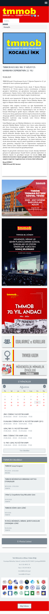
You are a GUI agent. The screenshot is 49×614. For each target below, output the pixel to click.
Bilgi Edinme (24, 606)
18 (11, 402)
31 (5, 408)
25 (11, 405)
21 (30, 402)
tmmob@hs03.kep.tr (24, 574)
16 (43, 400)
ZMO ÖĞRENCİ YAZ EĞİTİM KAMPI (16, 414)
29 (37, 405)
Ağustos (24, 387)
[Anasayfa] (19, 12)
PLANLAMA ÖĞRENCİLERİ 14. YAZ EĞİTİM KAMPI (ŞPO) (23, 421)
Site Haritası (6, 16)
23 (43, 402)
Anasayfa (7, 27)
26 (18, 405)
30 (44, 405)
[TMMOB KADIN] (24, 355)
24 (5, 405)
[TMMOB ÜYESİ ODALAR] (24, 341)
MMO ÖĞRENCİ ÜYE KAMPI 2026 (16, 436)
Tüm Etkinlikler (24, 451)
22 (37, 402)
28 (31, 405)
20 (24, 402)
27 (24, 405)
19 (18, 402)
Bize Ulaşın (19, 16)
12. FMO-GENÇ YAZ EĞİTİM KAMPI (16, 443)
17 (5, 402)
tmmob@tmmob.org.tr (24, 571)
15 (37, 400)
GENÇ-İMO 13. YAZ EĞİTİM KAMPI (16, 428)
